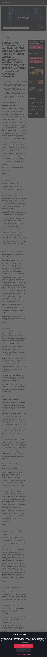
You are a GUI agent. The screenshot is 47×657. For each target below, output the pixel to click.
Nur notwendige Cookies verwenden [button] (23, 654)
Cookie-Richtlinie (25, 642)
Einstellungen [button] (23, 650)
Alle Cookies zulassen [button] (23, 645)
